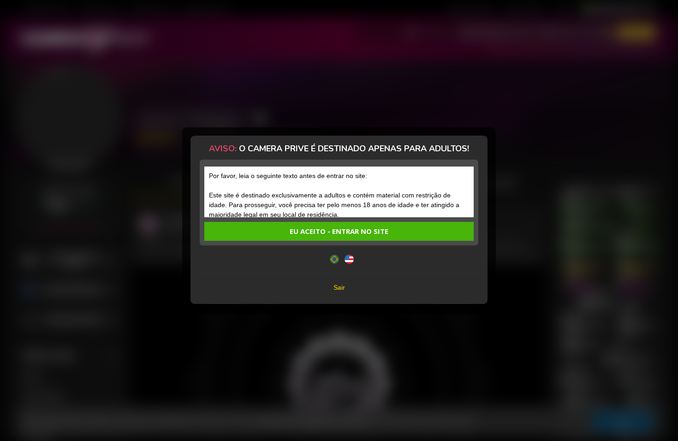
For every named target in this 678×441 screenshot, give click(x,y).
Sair (339, 287)
